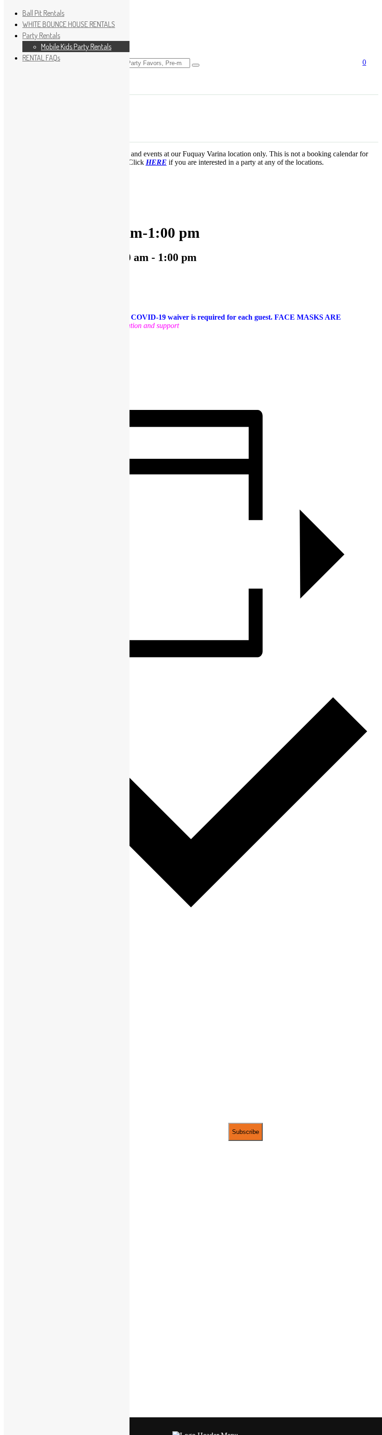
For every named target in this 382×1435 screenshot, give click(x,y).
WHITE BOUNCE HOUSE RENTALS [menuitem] (68, 24)
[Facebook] (191, 344)
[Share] (191, 389)
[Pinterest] (191, 374)
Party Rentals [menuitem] (41, 35)
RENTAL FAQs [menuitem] (41, 57)
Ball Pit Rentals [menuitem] (43, 13)
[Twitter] (191, 359)
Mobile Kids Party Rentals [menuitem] (76, 46)
